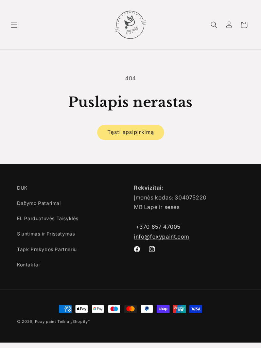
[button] (14, 24)
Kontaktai (28, 264)
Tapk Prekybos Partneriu (47, 249)
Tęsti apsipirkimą (130, 132)
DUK (22, 188)
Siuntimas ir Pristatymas (46, 234)
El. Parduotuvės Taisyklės (48, 218)
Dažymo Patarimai (39, 203)
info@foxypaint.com (161, 236)
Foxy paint (45, 321)
